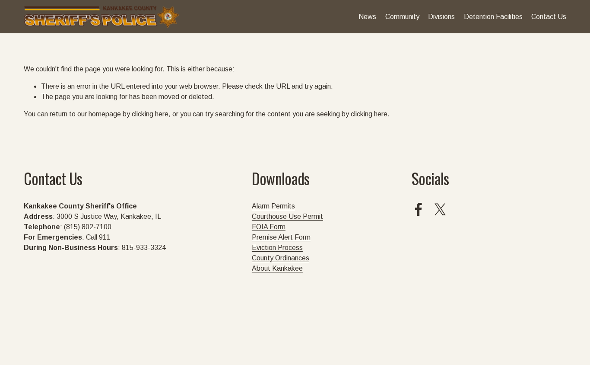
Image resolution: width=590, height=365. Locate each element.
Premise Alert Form (281, 237)
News (367, 16)
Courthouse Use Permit (287, 216)
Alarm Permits (273, 206)
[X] (440, 209)
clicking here (150, 114)
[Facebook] (418, 209)
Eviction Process (277, 247)
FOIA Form (268, 227)
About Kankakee (277, 268)
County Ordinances (280, 258)
